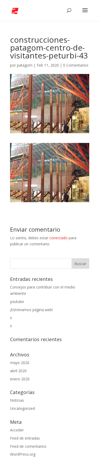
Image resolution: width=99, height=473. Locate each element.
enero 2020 (20, 378)
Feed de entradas (25, 438)
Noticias (17, 400)
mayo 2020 (19, 362)
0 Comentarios (75, 65)
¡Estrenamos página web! (31, 309)
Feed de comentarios (28, 446)
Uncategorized (22, 408)
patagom (24, 65)
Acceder (17, 429)
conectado (58, 237)
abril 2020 (18, 370)
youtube (17, 301)
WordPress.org (22, 454)
